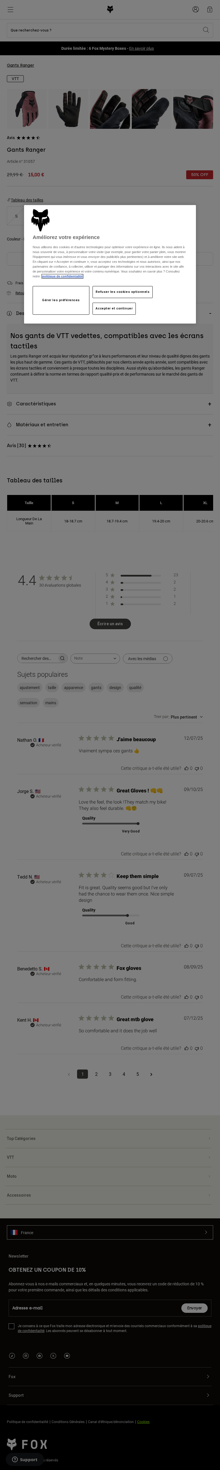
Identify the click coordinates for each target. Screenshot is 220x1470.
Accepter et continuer (114, 308)
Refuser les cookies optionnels (123, 292)
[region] (110, 264)
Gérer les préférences (61, 300)
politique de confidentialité (62, 276)
